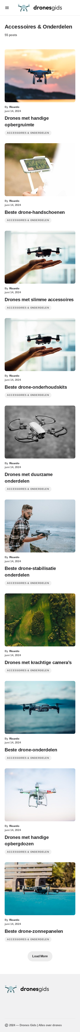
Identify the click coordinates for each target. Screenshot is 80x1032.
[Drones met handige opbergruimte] (40, 75)
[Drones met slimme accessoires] (40, 257)
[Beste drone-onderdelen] (40, 707)
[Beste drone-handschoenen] (40, 169)
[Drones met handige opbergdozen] (40, 794)
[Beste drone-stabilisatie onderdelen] (40, 526)
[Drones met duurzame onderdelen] (40, 432)
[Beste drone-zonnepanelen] (40, 888)
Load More (40, 956)
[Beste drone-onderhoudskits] (40, 344)
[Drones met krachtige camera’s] (40, 619)
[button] (7, 7)
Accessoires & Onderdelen (28, 133)
